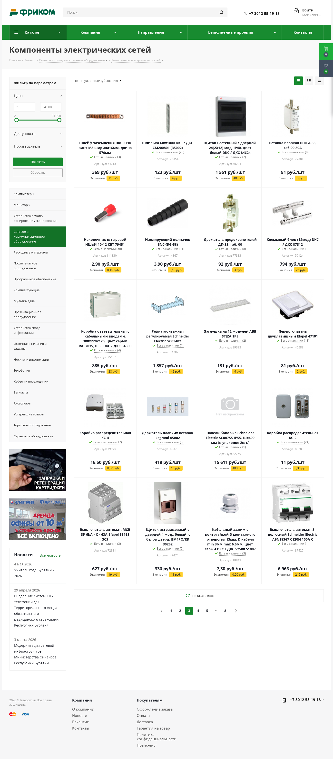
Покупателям (150, 700)
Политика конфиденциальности (156, 736)
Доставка (145, 721)
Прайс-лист (147, 745)
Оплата (143, 715)
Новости (79, 715)
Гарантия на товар (153, 728)
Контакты (80, 728)
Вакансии (80, 721)
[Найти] (221, 12)
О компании (83, 709)
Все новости (50, 555)
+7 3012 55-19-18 (264, 13)
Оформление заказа (155, 709)
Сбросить (37, 172)
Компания (82, 700)
